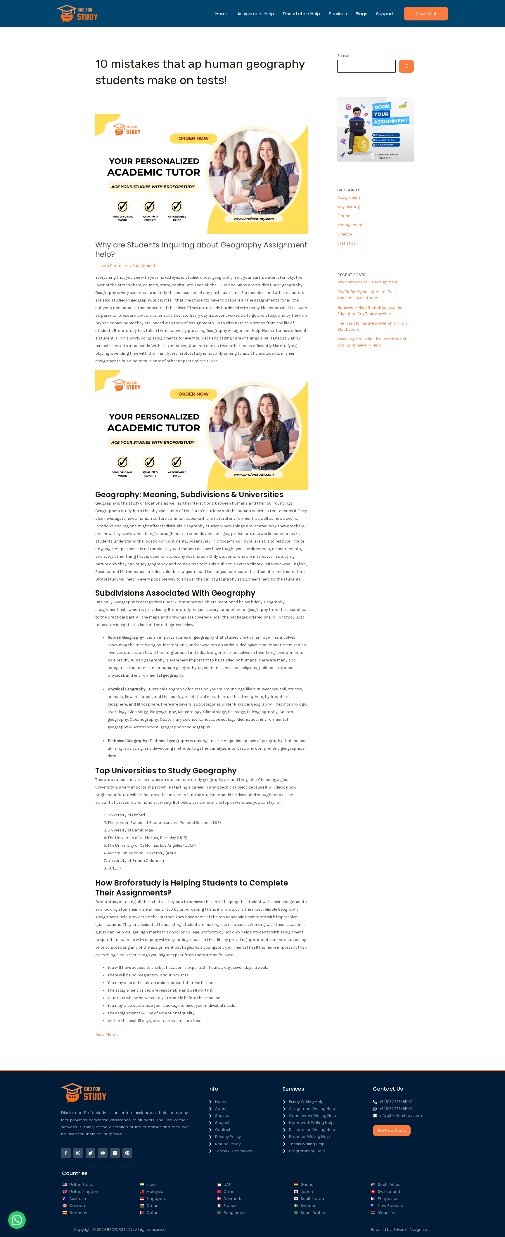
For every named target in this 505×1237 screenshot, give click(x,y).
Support (385, 14)
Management (350, 224)
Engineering (348, 206)
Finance (344, 215)
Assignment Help (255, 14)
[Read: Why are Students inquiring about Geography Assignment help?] (201, 173)
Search (344, 55)
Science (344, 234)
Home (222, 14)
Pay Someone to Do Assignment (367, 282)
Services (338, 14)
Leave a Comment (112, 265)
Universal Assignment (411, 1229)
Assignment (143, 265)
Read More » (106, 1034)
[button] (426, 13)
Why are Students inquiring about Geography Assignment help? (201, 250)
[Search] (406, 66)
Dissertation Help (301, 14)
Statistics (346, 243)
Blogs (361, 14)
